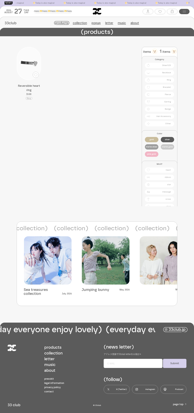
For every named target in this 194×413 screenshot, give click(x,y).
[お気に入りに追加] (37, 76)
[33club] (97, 11)
